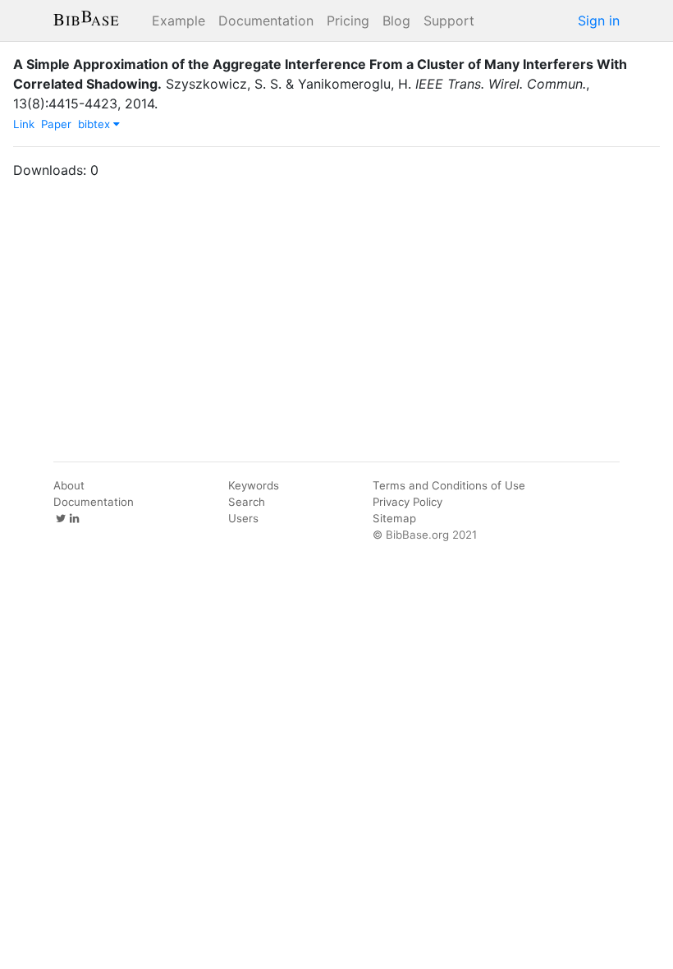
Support (448, 20)
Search (246, 501)
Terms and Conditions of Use (449, 485)
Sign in (599, 20)
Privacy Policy (407, 501)
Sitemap (394, 518)
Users (243, 518)
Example (178, 20)
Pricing (348, 20)
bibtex (95, 124)
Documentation (266, 20)
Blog (396, 20)
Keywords (253, 485)
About (69, 485)
